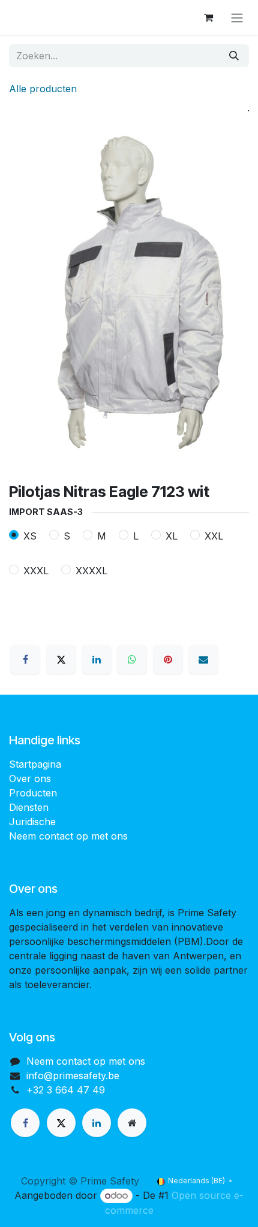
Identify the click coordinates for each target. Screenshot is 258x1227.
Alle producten (43, 89)
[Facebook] (25, 659)
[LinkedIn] (96, 659)
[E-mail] (203, 659)
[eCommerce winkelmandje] (208, 17)
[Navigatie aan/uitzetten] (237, 17)
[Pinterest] (168, 659)
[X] (61, 659)
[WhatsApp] (132, 659)
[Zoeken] (234, 55)
